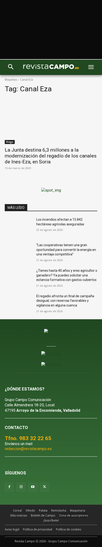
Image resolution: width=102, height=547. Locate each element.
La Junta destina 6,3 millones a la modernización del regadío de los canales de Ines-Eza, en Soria (51, 156)
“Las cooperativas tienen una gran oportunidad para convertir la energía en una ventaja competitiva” (66, 249)
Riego (9, 142)
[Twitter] (44, 487)
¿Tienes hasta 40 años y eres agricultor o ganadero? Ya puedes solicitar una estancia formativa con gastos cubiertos (66, 275)
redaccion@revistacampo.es (28, 448)
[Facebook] (9, 487)
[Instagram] (21, 487)
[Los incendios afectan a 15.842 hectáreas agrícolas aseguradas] (18, 227)
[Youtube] (32, 487)
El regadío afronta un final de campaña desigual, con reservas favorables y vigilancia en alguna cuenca (65, 300)
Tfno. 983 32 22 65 (28, 438)
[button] (11, 67)
